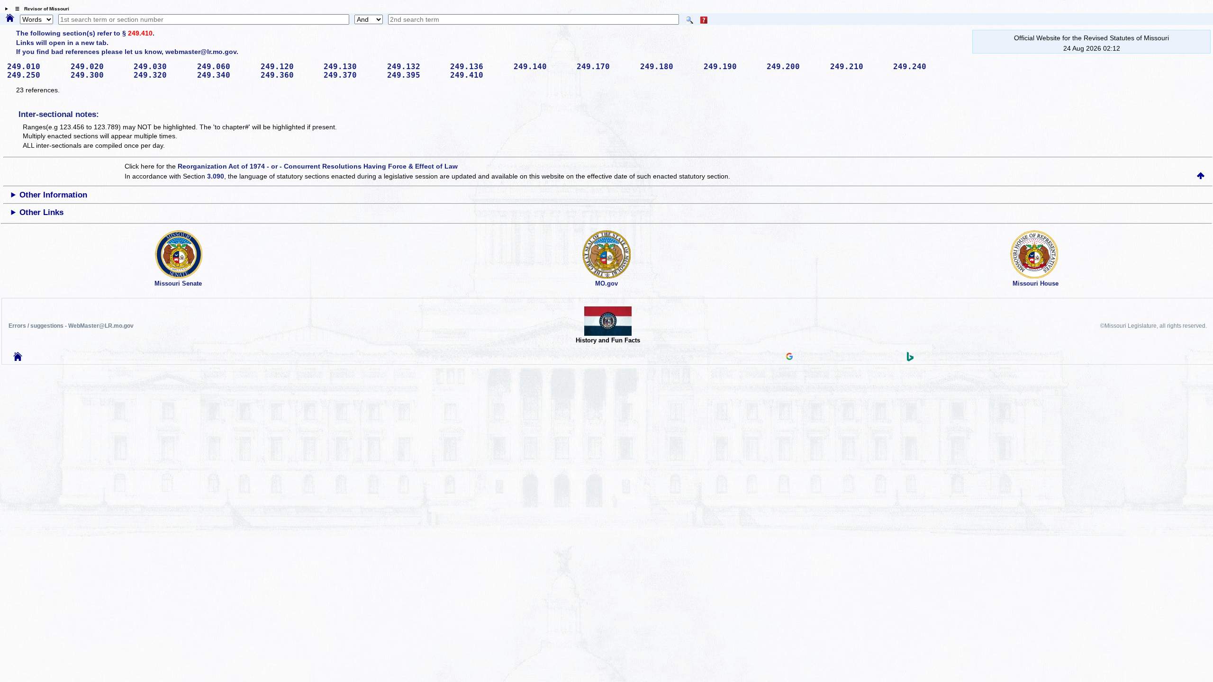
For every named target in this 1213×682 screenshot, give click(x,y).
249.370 (352, 75)
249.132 (415, 66)
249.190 (732, 66)
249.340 (225, 75)
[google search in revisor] (789, 357)
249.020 (99, 66)
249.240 (921, 66)
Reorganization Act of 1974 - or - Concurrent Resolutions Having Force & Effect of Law (318, 166)
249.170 (605, 66)
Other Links (41, 212)
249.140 (542, 66)
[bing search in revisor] (910, 359)
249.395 (415, 75)
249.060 (225, 66)
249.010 (35, 66)
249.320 (162, 75)
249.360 (289, 75)
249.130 (352, 66)
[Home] (10, 18)
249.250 (35, 75)
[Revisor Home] (18, 358)
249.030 (162, 66)
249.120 (289, 66)
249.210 (858, 66)
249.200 (795, 66)
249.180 (668, 66)
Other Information (53, 194)
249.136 (478, 66)
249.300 (99, 75)
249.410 (140, 33)
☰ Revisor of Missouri (39, 8)
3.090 (215, 176)
